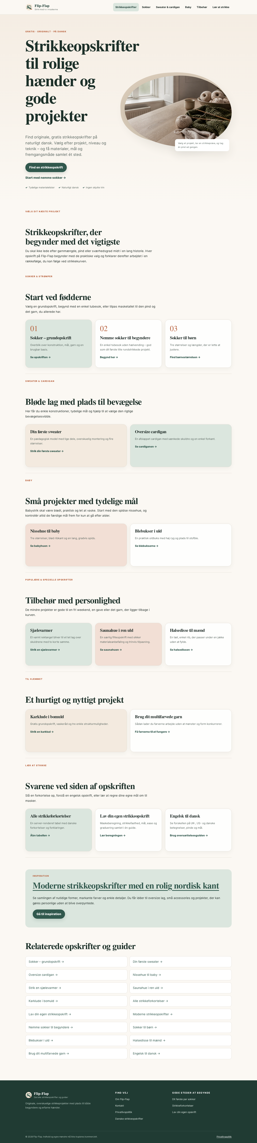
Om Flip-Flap (122, 1099)
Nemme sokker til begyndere (125, 337)
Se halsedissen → (181, 649)
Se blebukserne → (146, 546)
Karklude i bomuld (47, 716)
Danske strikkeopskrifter (129, 1118)
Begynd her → (109, 357)
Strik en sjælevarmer (45, 988)
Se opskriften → (40, 357)
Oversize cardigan (150, 431)
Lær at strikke (221, 7)
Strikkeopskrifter (126, 7)
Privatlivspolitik (123, 1112)
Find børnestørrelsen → (185, 357)
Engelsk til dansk (185, 816)
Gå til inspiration (49, 914)
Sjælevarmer (41, 630)
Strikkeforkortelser (182, 1105)
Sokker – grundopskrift (50, 337)
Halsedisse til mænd (187, 630)
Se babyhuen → (40, 546)
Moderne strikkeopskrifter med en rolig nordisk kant (126, 885)
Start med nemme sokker (45, 177)
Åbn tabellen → (40, 835)
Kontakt (119, 1105)
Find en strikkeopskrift (46, 167)
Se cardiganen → (146, 446)
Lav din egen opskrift (184, 1112)
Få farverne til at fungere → (152, 731)
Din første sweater (46, 431)
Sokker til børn (183, 337)
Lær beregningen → (113, 835)
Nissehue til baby (45, 531)
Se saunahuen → (111, 649)
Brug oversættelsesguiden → (189, 835)
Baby (188, 7)
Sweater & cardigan (168, 7)
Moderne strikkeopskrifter (153, 1014)
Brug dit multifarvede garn (158, 716)
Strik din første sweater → (47, 451)
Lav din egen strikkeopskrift (124, 816)
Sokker (146, 7)
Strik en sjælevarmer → (45, 649)
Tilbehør (202, 7)
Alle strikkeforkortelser (50, 816)
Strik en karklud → (42, 731)
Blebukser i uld (148, 531)
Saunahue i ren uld (116, 630)
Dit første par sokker (183, 1099)
